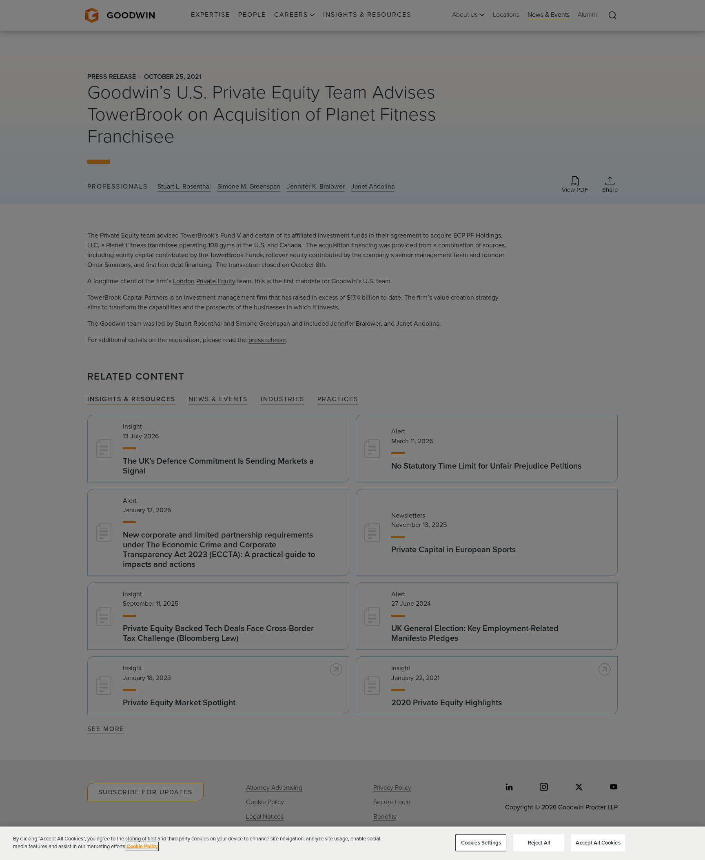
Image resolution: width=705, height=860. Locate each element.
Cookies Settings (481, 843)
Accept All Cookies (598, 843)
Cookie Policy (142, 846)
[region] (352, 843)
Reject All (539, 843)
